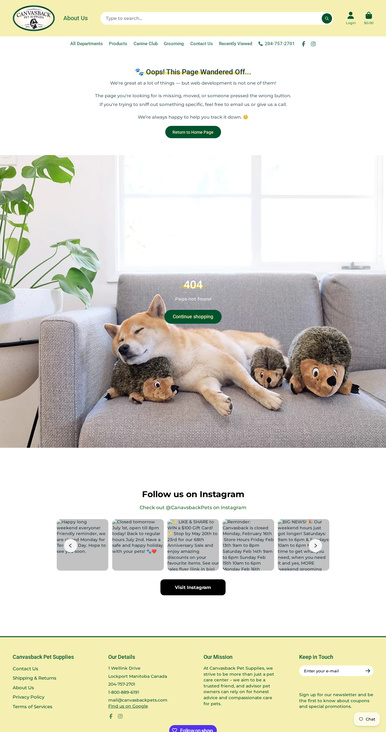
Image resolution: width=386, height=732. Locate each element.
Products (118, 43)
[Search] (327, 18)
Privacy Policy (28, 697)
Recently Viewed (235, 43)
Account (351, 18)
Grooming (174, 43)
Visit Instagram (193, 587)
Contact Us (201, 43)
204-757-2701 (280, 43)
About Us (75, 18)
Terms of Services (32, 706)
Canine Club (146, 43)
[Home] (34, 18)
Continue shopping (193, 316)
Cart (368, 18)
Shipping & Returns (34, 678)
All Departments (86, 43)
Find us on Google (128, 706)
